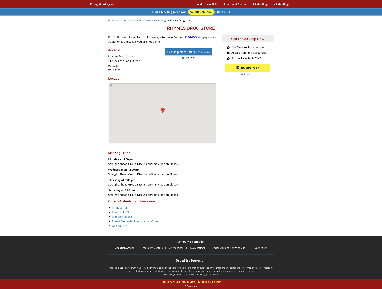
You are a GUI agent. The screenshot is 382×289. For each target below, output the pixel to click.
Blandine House (122, 216)
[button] (163, 110)
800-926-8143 (203, 12)
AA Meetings (260, 4)
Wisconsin (150, 20)
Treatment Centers (235, 4)
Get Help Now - (188, 52)
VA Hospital (119, 207)
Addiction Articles (207, 4)
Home (111, 20)
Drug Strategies (102, 4)
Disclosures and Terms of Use (228, 247)
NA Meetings (281, 4)
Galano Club (119, 226)
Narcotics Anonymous (129, 20)
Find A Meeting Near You (169, 12)
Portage (162, 20)
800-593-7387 (249, 68)
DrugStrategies (191, 260)
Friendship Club (122, 212)
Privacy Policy (259, 247)
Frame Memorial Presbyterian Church (136, 221)
